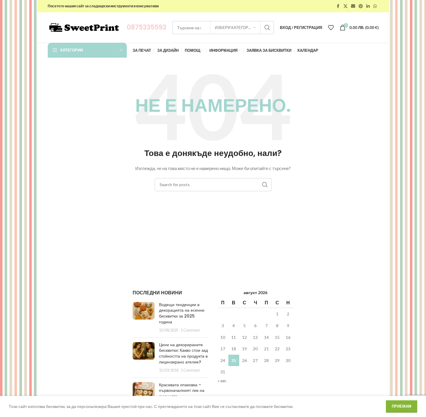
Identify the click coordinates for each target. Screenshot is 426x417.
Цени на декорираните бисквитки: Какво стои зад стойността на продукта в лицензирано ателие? (183, 353)
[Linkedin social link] (368, 6)
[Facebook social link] (338, 6)
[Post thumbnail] (144, 317)
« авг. (222, 380)
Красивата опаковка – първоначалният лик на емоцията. (181, 390)
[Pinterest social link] (361, 6)
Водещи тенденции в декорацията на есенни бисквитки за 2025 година (181, 313)
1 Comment (190, 330)
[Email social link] (353, 6)
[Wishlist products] (331, 27)
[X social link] (345, 6)
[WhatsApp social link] (375, 6)
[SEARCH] (267, 27)
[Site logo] (84, 27)
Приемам (401, 406)
